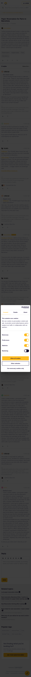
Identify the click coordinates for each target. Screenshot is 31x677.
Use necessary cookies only (15, 368)
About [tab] (25, 312)
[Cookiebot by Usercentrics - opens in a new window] (22, 307)
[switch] (26, 340)
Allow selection (15, 363)
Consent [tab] (5, 312)
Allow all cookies (15, 358)
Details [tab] (15, 312)
